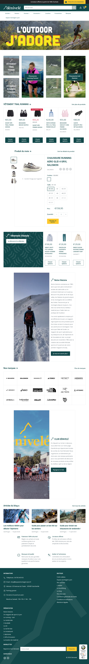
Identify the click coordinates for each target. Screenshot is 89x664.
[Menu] (86, 645)
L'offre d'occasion (9, 637)
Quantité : (50, 214)
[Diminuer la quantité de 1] (56, 214)
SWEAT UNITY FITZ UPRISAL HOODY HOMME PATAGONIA (50, 250)
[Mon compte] (80, 8)
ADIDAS (7, 130)
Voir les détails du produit (66, 151)
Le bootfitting (61, 588)
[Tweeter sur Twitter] (67, 169)
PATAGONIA (48, 256)
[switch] (83, 657)
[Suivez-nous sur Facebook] (4, 658)
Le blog (59, 591)
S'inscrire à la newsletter (76, 2)
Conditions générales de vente (67, 597)
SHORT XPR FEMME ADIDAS (37, 126)
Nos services (61, 583)
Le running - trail (9, 617)
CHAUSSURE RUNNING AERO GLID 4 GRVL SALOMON (59, 161)
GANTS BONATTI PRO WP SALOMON (78, 125)
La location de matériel (10, 640)
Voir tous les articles (79, 506)
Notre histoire (8, 612)
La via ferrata (7, 629)
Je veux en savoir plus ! (60, 354)
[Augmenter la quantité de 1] (66, 214)
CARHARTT (76, 254)
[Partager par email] (70, 169)
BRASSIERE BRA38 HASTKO (24, 124)
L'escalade (6, 623)
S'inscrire (72, 649)
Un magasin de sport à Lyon (12, 615)
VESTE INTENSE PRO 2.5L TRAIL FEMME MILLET (51, 125)
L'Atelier (59, 585)
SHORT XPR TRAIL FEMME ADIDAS (9, 125)
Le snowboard (8, 631)
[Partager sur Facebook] (60, 169)
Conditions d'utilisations (65, 599)
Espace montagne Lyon (64, 580)
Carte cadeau (61, 577)
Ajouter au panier (52, 221)
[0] (84, 8)
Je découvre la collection (16, 241)
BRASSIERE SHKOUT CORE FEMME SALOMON (64, 126)
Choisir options (10, 140)
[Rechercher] (74, 7)
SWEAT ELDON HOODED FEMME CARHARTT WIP (78, 249)
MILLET (48, 130)
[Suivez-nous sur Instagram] (8, 658)
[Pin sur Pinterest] (64, 169)
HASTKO (21, 127)
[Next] (85, 126)
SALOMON (63, 132)
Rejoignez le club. (58, 470)
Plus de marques (80, 368)
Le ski (5, 626)
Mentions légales (62, 602)
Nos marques (61, 594)
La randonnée (8, 620)
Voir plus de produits (79, 104)
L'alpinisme (7, 634)
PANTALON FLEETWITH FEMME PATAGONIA (62, 250)
